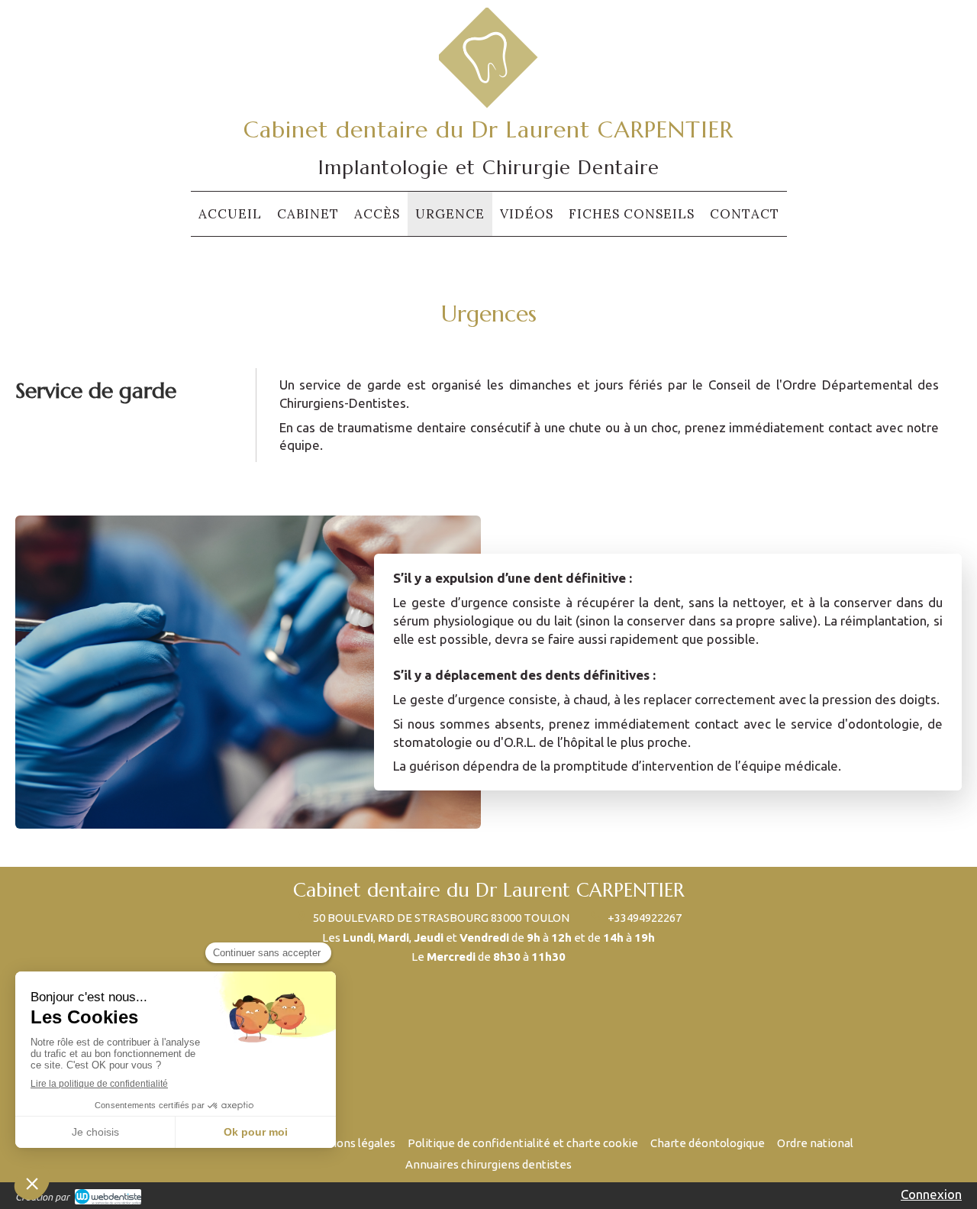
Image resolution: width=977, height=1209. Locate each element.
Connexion (931, 1194)
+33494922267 (645, 917)
